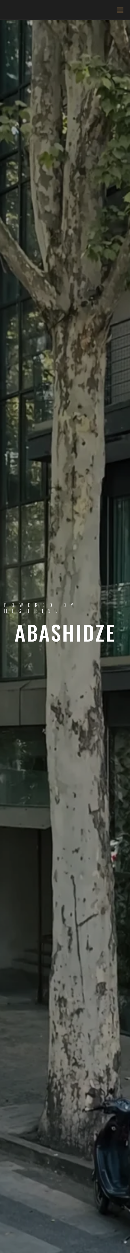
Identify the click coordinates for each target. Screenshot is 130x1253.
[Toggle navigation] (118, 11)
